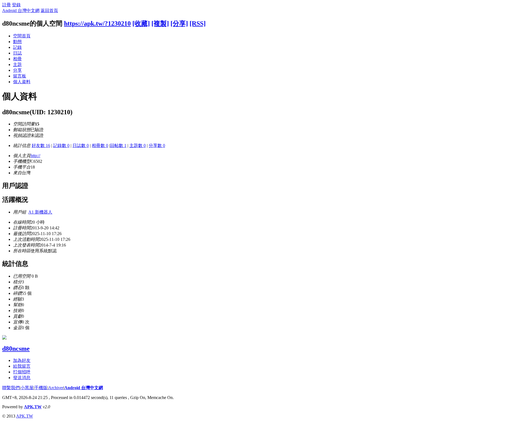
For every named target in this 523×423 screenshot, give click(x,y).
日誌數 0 (80, 145)
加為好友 (22, 360)
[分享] (179, 23)
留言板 (19, 76)
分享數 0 (157, 145)
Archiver (55, 387)
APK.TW (33, 406)
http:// (35, 155)
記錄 (17, 47)
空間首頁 (22, 36)
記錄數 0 (61, 145)
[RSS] (198, 23)
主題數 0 (137, 145)
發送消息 (22, 377)
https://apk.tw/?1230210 (97, 23)
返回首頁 (49, 10)
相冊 (17, 58)
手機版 (40, 387)
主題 (17, 64)
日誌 (17, 53)
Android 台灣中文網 (20, 10)
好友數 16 (41, 145)
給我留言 (22, 366)
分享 (17, 70)
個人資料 (22, 81)
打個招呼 (22, 372)
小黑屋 (27, 387)
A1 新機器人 (40, 212)
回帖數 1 (118, 145)
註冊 (6, 4)
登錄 (16, 4)
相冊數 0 (100, 145)
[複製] (160, 23)
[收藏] (141, 23)
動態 (17, 41)
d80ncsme (16, 348)
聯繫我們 (11, 387)
